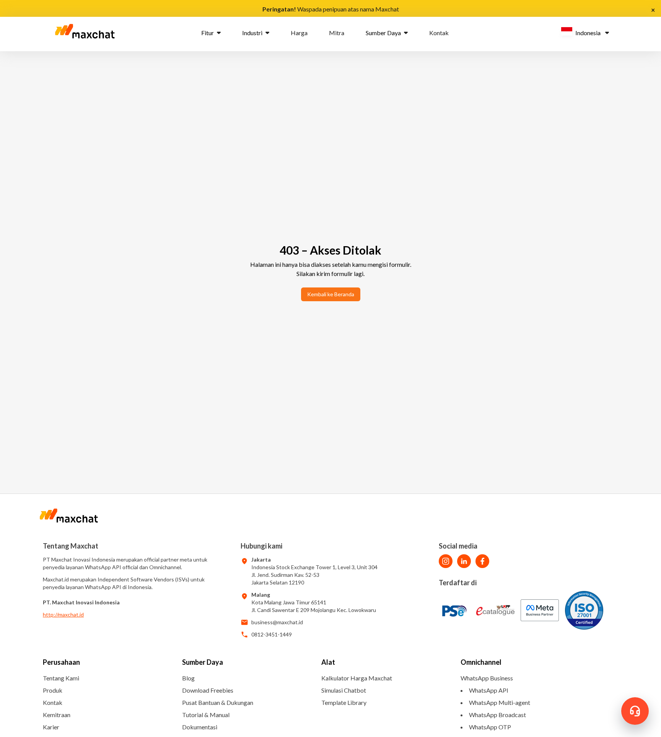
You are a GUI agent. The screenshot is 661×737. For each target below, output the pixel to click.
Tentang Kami (61, 678)
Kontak (52, 702)
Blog (188, 678)
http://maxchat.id (63, 614)
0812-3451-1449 (271, 634)
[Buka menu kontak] (635, 711)
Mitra (336, 32)
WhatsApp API (488, 690)
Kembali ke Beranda (330, 294)
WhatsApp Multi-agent (499, 702)
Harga (299, 32)
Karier (51, 727)
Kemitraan (56, 714)
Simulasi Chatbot (343, 690)
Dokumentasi (199, 727)
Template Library (343, 702)
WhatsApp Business (487, 678)
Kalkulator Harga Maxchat (356, 678)
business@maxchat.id (277, 622)
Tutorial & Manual (206, 714)
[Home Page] (85, 32)
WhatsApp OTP (490, 727)
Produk (52, 690)
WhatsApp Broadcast (497, 714)
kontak (439, 32)
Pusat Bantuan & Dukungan (217, 702)
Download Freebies (207, 690)
